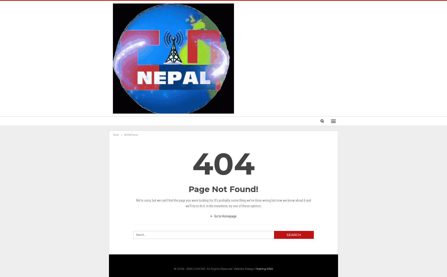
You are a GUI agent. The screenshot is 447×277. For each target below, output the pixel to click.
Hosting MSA (264, 268)
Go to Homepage (225, 216)
